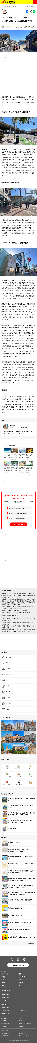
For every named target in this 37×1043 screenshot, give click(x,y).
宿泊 (30, 769)
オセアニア (9, 674)
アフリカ (8, 703)
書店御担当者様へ (5, 1023)
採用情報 (3, 1026)
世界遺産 (18, 777)
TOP (2, 6)
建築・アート (18, 769)
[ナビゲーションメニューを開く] (35, 2)
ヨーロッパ (9, 657)
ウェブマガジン (5, 991)
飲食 (7, 769)
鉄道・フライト (18, 785)
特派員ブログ (8, 6)
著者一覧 (3, 1004)
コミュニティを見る (18, 524)
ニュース (3, 1001)
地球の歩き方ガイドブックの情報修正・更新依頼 (16, 612)
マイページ (23, 1010)
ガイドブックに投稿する (25, 1023)
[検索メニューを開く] (29, 2)
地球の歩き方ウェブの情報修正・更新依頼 (15, 610)
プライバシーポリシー (24, 1018)
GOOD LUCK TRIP (6, 1013)
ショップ (30, 785)
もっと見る (30, 943)
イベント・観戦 (7, 777)
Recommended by (25, 474)
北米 (7, 663)
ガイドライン (22, 1020)
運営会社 (3, 1018)
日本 (7, 709)
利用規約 (3, 1020)
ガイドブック (5, 997)
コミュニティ (5, 1007)
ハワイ (8, 680)
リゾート (8, 686)
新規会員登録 (6, 1010)
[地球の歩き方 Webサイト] (8, 2)
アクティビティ (7, 785)
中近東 (8, 697)
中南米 (8, 668)
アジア (8, 692)
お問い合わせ (22, 1026)
